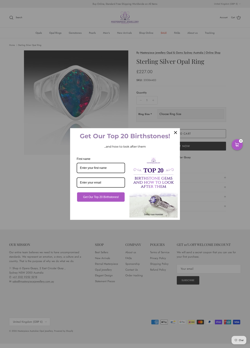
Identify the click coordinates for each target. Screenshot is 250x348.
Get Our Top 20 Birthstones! (101, 197)
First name (83, 158)
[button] (237, 144)
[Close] (175, 132)
